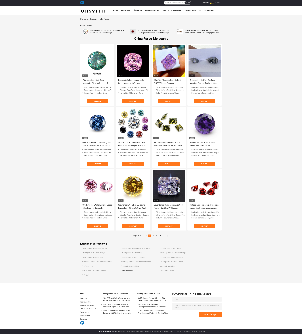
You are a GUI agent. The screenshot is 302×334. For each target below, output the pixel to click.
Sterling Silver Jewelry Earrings (93, 253)
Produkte (125, 10)
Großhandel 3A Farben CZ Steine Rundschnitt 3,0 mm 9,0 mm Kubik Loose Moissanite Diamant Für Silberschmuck (132, 207)
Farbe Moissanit (127, 271)
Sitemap (83, 319)
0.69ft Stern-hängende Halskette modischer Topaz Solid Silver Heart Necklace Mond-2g (116, 305)
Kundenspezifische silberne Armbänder (136, 262)
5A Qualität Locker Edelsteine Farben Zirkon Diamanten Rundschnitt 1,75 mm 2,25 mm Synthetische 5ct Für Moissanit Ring (203, 144)
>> (164, 236)
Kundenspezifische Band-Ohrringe (173, 253)
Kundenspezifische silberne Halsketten (97, 262)
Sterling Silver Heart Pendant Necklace (135, 248)
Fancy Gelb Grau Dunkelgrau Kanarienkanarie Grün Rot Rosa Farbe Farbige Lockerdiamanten (107, 33)
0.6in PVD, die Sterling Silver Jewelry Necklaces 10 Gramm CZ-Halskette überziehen (116, 299)
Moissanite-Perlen (167, 271)
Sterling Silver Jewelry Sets (92, 257)
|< (142, 236)
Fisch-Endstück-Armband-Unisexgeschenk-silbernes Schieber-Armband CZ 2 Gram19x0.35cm (152, 305)
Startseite (84, 19)
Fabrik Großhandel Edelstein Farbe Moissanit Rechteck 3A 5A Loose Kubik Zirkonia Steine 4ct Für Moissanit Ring (168, 144)
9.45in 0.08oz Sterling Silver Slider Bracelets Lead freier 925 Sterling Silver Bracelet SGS (153, 312)
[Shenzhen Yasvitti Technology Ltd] (93, 10)
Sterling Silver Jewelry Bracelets (133, 257)
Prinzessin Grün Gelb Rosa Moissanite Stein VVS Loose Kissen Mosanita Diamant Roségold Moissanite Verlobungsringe (97, 82)
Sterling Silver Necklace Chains (171, 262)
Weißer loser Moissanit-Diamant (94, 271)
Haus (115, 10)
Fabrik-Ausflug (152, 10)
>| (167, 236)
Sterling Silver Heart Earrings (132, 253)
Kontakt (97, 101)
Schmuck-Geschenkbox (130, 266)
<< (146, 236)
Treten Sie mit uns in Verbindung (199, 10)
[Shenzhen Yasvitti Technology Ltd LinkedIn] (82, 3)
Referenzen (205, 3)
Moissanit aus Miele (167, 266)
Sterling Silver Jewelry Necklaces (94, 248)
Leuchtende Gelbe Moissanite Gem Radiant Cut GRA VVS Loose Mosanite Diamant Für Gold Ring (168, 207)
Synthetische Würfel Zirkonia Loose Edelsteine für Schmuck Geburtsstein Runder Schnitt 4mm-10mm (97, 207)
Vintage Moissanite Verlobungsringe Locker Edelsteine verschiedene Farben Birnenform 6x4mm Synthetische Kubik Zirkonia (204, 207)
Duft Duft (85, 275)
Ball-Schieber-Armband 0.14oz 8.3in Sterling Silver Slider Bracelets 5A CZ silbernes (152, 299)
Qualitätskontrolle (171, 10)
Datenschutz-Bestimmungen (108, 331)
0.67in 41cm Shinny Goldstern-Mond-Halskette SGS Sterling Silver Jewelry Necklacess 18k (117, 312)
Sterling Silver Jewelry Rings (170, 248)
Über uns (138, 10)
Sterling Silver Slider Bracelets (171, 257)
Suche (188, 3)
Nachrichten (85, 316)
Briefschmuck (87, 266)
